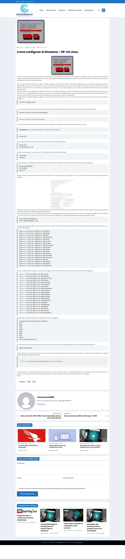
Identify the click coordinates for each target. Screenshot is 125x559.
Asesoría (62, 10)
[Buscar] (99, 10)
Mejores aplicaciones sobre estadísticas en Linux (57, 446)
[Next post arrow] (107, 416)
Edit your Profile (64, 400)
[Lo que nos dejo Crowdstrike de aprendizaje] (31, 435)
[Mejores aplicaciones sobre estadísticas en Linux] (62, 435)
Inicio (41, 10)
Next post (67, 413)
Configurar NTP (30, 102)
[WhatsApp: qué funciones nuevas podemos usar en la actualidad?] (93, 435)
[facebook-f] (103, 1)
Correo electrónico (68, 478)
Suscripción (89, 10)
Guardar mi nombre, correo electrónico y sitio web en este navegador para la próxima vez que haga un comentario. (52, 488)
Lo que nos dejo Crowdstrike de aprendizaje (27, 446)
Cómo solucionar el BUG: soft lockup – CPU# (80, 416)
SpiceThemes (79, 542)
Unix (22, 47)
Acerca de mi (51, 10)
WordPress (60, 542)
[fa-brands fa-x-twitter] (106, 1)
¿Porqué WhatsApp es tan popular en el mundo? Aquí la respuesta (49, 527)
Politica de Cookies (75, 10)
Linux (19, 47)
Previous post (57, 413)
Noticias (20, 510)
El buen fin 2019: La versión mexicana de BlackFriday (25, 518)
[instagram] (108, 1)
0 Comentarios (43, 47)
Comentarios (20, 463)
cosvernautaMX (45, 397)
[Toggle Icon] (103, 10)
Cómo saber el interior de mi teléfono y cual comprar (73, 526)
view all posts (41, 404)
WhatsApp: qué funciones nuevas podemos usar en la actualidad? (90, 446)
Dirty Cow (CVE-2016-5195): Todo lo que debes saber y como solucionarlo (41, 417)
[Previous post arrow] (17, 416)
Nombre (19, 478)
